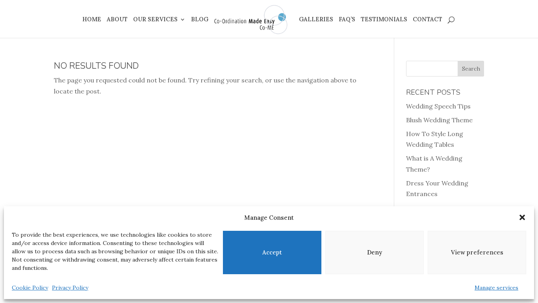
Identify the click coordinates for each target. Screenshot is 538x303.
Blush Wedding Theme (439, 120)
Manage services (496, 287)
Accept (272, 252)
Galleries (316, 20)
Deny (374, 252)
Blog (199, 20)
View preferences (477, 252)
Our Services (155, 20)
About (117, 20)
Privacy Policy (70, 287)
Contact (427, 20)
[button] (522, 217)
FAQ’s (347, 20)
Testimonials (384, 20)
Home (91, 20)
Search (471, 68)
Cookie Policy (30, 287)
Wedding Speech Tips (438, 106)
